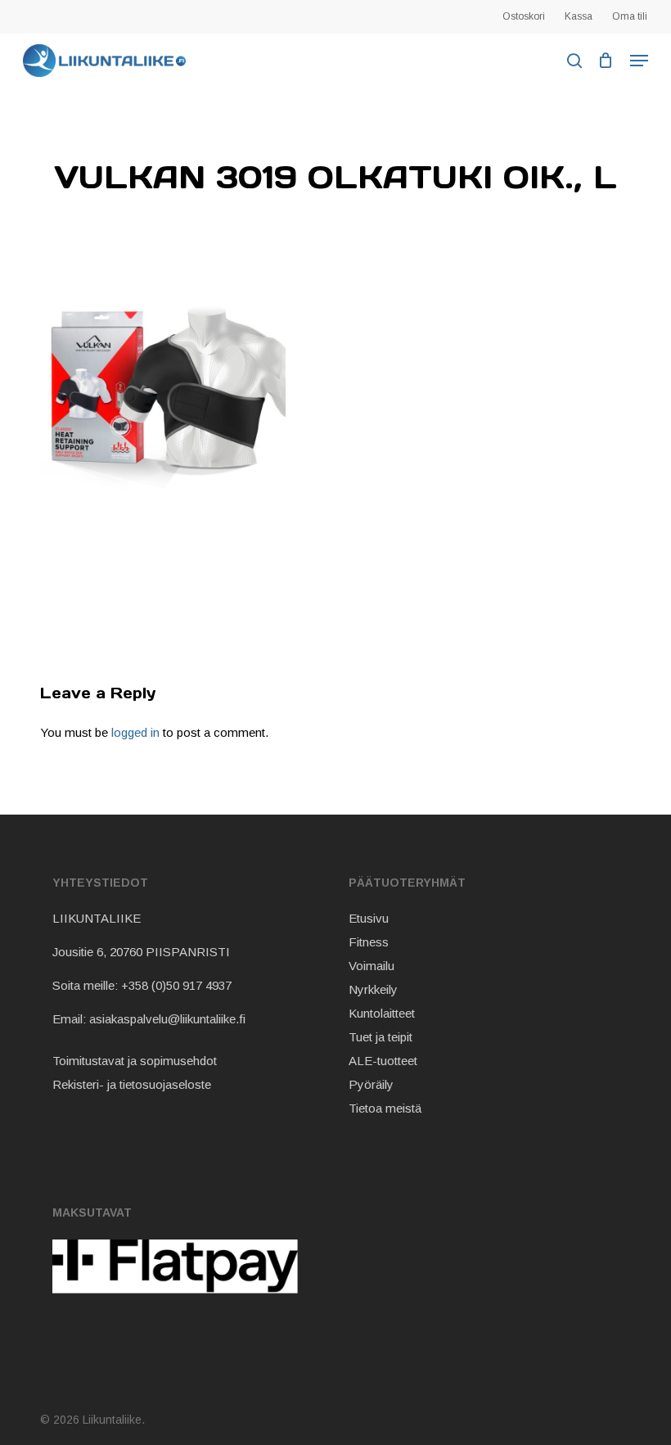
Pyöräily (371, 1084)
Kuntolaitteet (382, 1013)
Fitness (369, 942)
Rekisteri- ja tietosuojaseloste (131, 1084)
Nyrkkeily (373, 989)
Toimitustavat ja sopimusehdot (134, 1061)
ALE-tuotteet (383, 1061)
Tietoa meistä (385, 1108)
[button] (639, 60)
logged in (135, 732)
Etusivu (369, 918)
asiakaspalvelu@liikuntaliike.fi (167, 1019)
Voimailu (371, 966)
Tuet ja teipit (380, 1037)
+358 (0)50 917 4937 (176, 985)
